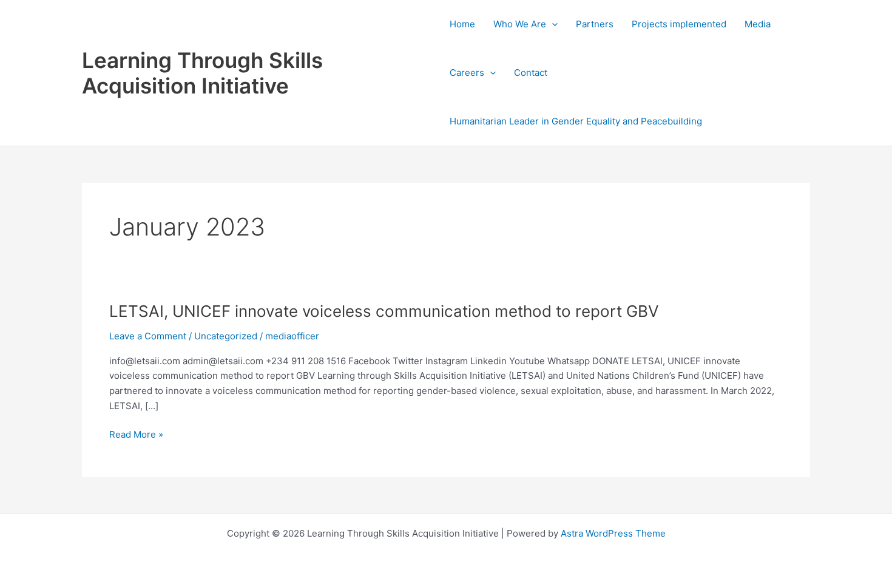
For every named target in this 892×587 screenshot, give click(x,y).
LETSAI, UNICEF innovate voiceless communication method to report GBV (384, 311)
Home (462, 24)
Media (758, 24)
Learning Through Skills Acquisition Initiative (202, 72)
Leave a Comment (147, 336)
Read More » (136, 433)
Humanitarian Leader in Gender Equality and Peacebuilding (576, 121)
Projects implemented (679, 24)
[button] (552, 24)
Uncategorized (225, 336)
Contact (530, 72)
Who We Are (519, 24)
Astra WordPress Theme (613, 533)
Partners (594, 24)
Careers (467, 72)
